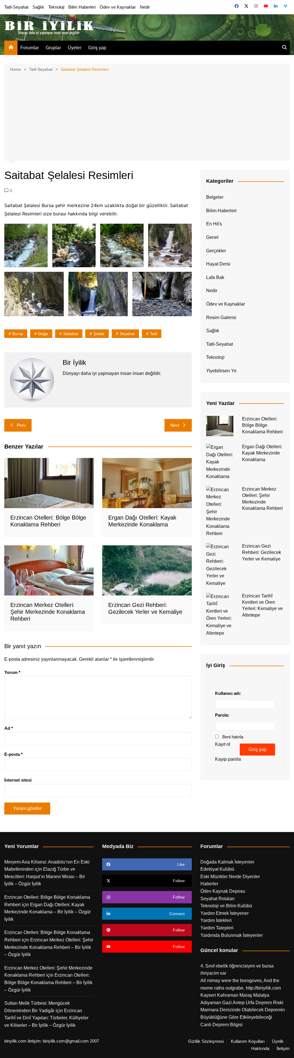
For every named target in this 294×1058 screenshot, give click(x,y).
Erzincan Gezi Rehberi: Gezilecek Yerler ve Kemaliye (261, 552)
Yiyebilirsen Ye (221, 370)
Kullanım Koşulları (248, 1041)
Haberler (209, 883)
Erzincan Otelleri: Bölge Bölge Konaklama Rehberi (262, 425)
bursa (17, 333)
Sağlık (38, 7)
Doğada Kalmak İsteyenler (227, 862)
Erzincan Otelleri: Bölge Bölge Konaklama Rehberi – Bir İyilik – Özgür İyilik (48, 982)
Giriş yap (97, 47)
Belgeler (214, 197)
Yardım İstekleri (216, 920)
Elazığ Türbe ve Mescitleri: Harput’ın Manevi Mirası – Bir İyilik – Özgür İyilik (44, 876)
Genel (212, 237)
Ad (8, 728)
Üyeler (74, 47)
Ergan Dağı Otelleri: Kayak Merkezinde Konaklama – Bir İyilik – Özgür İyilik (47, 912)
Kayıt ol (222, 744)
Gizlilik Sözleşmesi (206, 1041)
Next (174, 425)
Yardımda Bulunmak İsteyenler (231, 935)
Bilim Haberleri (82, 7)
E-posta (13, 754)
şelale (99, 333)
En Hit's (214, 223)
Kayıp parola (228, 759)
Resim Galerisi (221, 317)
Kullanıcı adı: (228, 693)
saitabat (70, 333)
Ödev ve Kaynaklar (118, 7)
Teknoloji (56, 7)
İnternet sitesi (18, 780)
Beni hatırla (232, 736)
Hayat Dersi (218, 263)
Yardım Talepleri (216, 927)
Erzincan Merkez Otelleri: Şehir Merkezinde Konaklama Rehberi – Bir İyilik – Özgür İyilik (48, 947)
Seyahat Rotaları (217, 898)
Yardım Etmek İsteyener (224, 913)
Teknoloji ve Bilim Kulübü (226, 905)
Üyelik (278, 1041)
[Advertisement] (147, 116)
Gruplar (53, 47)
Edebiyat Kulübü (217, 869)
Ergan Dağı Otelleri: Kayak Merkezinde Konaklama (262, 453)
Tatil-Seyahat (16, 7)
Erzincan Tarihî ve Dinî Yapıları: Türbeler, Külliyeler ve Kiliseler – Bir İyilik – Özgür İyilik (46, 1018)
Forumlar (29, 47)
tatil (153, 333)
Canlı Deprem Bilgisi (221, 1024)
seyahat (127, 333)
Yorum (12, 672)
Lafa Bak (215, 277)
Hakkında (260, 1048)
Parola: (222, 715)
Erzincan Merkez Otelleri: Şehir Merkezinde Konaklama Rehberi (47, 612)
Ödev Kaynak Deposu (222, 891)
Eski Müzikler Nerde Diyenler (230, 876)
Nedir (145, 7)
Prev (21, 425)
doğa (43, 333)
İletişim (283, 1048)
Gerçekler (216, 250)
